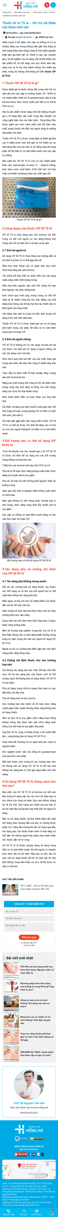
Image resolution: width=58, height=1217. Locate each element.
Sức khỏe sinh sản (22, 12)
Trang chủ (6, 12)
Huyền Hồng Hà (23, 37)
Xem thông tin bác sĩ (29, 1112)
